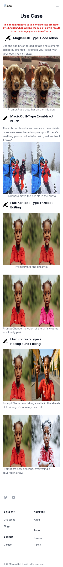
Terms (37, 544)
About (37, 519)
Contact (8, 544)
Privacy (38, 538)
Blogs (7, 526)
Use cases (9, 519)
